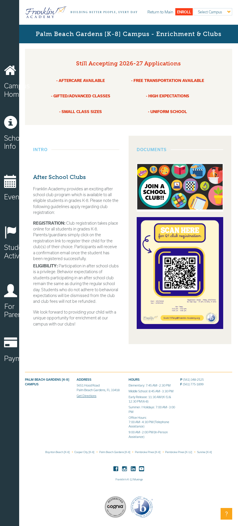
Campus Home (11, 90)
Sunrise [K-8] (204, 452)
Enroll (184, 12)
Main (160, 12)
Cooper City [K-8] (84, 452)
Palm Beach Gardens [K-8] (115, 452)
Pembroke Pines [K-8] (148, 452)
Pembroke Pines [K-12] (179, 452)
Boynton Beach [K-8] (57, 452)
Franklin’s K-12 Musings (129, 479)
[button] (226, 514)
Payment (11, 358)
